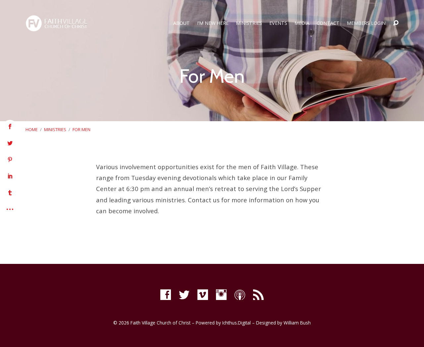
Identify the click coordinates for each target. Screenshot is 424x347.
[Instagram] (221, 294)
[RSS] (258, 294)
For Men (81, 129)
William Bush (297, 323)
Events (278, 23)
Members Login (366, 23)
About (181, 23)
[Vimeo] (202, 294)
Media (301, 23)
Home (32, 129)
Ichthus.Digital (236, 323)
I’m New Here (213, 23)
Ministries (249, 23)
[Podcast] (240, 294)
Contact (328, 23)
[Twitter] (184, 294)
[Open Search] (395, 23)
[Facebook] (165, 294)
